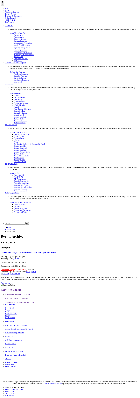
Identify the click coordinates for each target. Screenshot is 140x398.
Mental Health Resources (14, 351)
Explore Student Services (18, 132)
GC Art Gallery (10, 344)
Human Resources (20, 51)
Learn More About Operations (20, 202)
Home (9, 227)
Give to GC (9, 336)
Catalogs (17, 95)
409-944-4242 (10, 304)
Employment (9, 321)
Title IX (8, 359)
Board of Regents (20, 39)
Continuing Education (21, 80)
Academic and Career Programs (16, 325)
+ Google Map (31, 272)
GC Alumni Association (13, 340)
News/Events (18, 57)
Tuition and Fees (19, 123)
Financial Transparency (22, 47)
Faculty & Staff (10, 14)
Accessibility (9, 395)
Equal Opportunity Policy (14, 389)
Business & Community (13, 16)
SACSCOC (18, 61)
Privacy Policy (10, 391)
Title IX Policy (10, 393)
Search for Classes (20, 113)
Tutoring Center (19, 160)
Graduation (18, 99)
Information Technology (22, 210)
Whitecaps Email (11, 312)
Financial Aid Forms (21, 185)
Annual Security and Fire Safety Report (19, 329)
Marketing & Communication (24, 55)
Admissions (9, 84)
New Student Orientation (22, 109)
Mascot (16, 140)
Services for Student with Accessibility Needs (29, 144)
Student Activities (20, 146)
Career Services (19, 136)
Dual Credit (18, 82)
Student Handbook (20, 148)
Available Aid (19, 177)
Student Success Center (22, 152)
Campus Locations (20, 41)
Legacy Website (10, 366)
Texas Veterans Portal (21, 156)
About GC (9, 26)
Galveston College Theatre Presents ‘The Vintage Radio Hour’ (29, 252)
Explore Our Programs (17, 72)
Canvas (7, 310)
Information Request (21, 103)
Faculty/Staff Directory (22, 45)
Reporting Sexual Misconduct (15, 355)
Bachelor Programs (20, 76)
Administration (19, 37)
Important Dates (19, 101)
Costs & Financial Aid (21, 181)
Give (7, 8)
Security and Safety (21, 212)
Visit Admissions (15, 93)
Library (16, 142)
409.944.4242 (10, 20)
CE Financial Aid (20, 179)
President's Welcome (21, 59)
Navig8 (16, 107)
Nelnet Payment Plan (21, 183)
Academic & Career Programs (15, 63)
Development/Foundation (23, 43)
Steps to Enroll (19, 115)
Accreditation (18, 35)
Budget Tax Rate (11, 362)
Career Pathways (20, 78)
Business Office (19, 204)
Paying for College (11, 164)
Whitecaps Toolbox (12, 12)
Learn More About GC (17, 33)
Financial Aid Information (23, 187)
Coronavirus (9, 364)
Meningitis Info (19, 105)
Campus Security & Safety (14, 333)
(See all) (16, 258)
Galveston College (7, 270)
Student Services (11, 125)
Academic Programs (21, 74)
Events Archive (10, 229)
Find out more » (6, 283)
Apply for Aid (14, 173)
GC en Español (19, 49)
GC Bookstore (10, 318)
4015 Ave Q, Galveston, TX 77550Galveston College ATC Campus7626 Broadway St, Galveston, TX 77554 (19, 298)
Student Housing (20, 117)
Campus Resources (20, 138)
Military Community (21, 191)
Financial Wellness (20, 189)
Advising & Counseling (22, 134)
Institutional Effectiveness (23, 53)
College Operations (12, 193)
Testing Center (19, 119)
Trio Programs (19, 158)
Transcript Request (20, 121)
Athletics (8, 10)
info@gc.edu (9, 22)
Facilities (17, 206)
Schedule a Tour (19, 111)
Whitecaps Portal (20, 162)
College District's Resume (53, 384)
